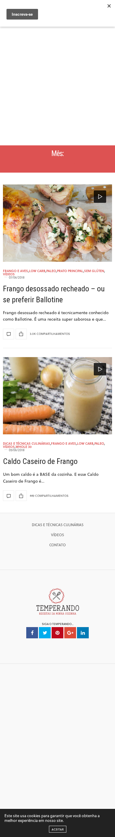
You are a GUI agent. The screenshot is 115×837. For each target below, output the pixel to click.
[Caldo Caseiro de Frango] (57, 395)
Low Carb (37, 270)
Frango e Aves (15, 270)
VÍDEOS (57, 534)
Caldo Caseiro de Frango (40, 461)
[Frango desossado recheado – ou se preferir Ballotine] (57, 223)
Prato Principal (70, 270)
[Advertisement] (57, 84)
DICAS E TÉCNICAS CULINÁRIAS (57, 524)
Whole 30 (24, 446)
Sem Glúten (94, 270)
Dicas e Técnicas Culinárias (26, 443)
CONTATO (57, 544)
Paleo (51, 270)
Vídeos (9, 274)
